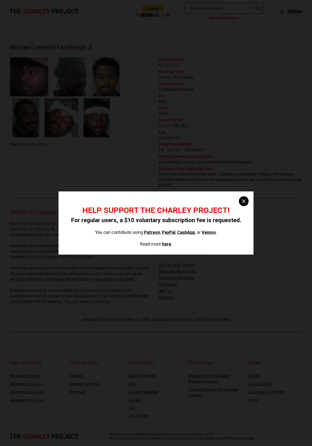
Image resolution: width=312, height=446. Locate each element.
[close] (244, 201)
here (166, 244)
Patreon (152, 232)
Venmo (209, 232)
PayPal (169, 232)
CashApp (186, 232)
